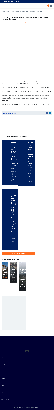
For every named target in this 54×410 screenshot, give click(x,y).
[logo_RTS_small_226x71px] (7, 4)
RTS (20, 407)
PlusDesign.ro (37, 407)
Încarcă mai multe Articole (18, 253)
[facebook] (50, 1)
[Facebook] (47, 113)
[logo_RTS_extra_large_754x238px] (27, 340)
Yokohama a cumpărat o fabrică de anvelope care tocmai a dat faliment (23, 277)
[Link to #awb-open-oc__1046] (48, 5)
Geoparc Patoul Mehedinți (21, 22)
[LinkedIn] (50, 113)
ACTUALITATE (5, 277)
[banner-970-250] (27, 119)
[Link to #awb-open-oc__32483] (51, 5)
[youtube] (28, 351)
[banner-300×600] (14, 297)
